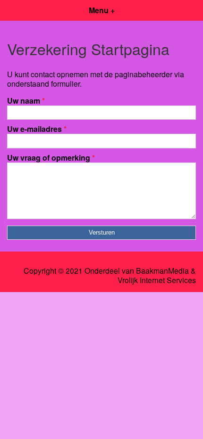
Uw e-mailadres (37, 128)
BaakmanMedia (162, 271)
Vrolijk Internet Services (157, 280)
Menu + (102, 10)
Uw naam (26, 100)
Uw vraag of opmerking (51, 157)
